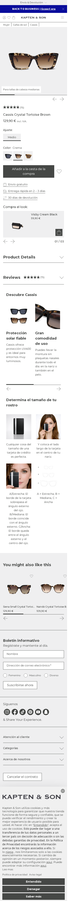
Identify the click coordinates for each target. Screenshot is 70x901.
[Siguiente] (61, 99)
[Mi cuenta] (4, 17)
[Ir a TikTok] (22, 712)
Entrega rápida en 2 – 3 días (26, 191)
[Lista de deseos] (9, 17)
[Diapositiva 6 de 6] (61, 94)
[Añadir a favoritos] (59, 171)
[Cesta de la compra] (14, 17)
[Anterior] (54, 99)
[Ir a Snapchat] (46, 712)
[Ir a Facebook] (15, 712)
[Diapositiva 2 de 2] (47, 384)
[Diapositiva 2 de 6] (17, 94)
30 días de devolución (23, 197)
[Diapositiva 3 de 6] (28, 94)
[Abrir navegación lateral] (62, 17)
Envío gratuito (18, 184)
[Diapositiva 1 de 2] (20, 384)
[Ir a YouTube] (38, 712)
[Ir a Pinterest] (30, 712)
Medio (12, 137)
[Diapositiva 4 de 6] (39, 94)
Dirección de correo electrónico (28, 665)
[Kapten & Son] (33, 18)
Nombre (12, 654)
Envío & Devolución (31, 2)
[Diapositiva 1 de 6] (5, 94)
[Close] (63, 9)
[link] (19, 593)
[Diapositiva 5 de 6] (50, 94)
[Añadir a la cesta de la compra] (58, 232)
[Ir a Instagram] (7, 712)
